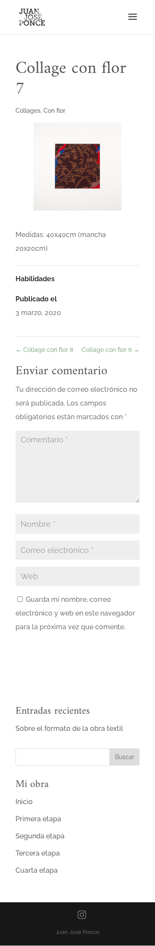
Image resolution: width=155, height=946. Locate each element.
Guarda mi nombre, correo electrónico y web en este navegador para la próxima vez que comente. (75, 613)
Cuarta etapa (37, 870)
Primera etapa (38, 819)
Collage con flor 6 (111, 349)
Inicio (24, 802)
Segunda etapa (40, 836)
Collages (28, 110)
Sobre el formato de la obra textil (69, 728)
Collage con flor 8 (44, 349)
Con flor (54, 110)
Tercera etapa (38, 853)
